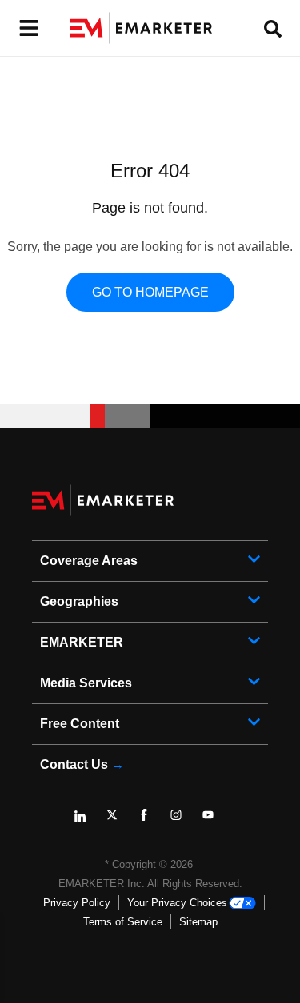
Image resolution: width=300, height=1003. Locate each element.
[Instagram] (182, 821)
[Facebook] (150, 821)
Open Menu (27, 28)
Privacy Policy (76, 903)
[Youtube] (214, 821)
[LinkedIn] (86, 821)
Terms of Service (122, 922)
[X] (118, 821)
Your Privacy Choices (177, 903)
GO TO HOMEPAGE (150, 292)
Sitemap (198, 922)
